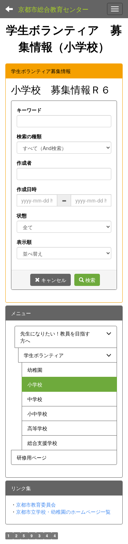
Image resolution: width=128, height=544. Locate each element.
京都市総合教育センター (53, 9)
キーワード (29, 109)
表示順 (24, 241)
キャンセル (53, 279)
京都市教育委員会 (36, 504)
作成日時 (27, 189)
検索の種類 (29, 136)
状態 (22, 215)
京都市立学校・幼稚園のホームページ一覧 (63, 511)
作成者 (24, 162)
